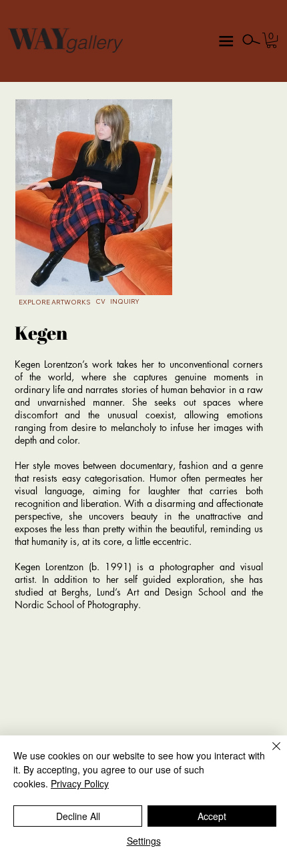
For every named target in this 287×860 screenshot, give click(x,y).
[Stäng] (268, 754)
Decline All (78, 816)
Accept (212, 816)
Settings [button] (144, 840)
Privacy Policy (80, 783)
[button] (271, 40)
